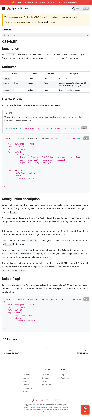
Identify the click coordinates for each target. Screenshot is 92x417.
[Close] (90, 2)
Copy (84, 128)
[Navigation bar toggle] (4, 8)
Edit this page (11, 339)
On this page (9, 35)
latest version (44, 22)
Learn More (73, 2)
